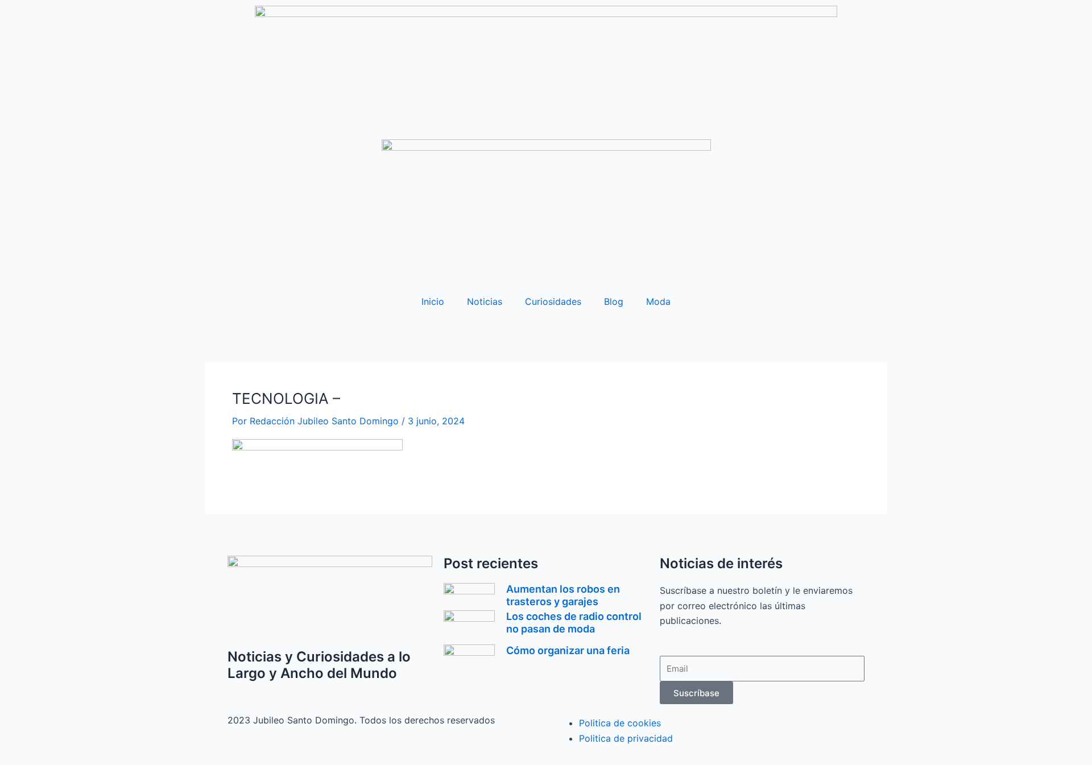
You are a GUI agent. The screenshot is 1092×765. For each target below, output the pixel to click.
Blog (613, 301)
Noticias (484, 301)
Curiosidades (553, 301)
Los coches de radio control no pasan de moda (574, 622)
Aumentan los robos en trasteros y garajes (563, 595)
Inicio (432, 301)
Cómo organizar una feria (568, 650)
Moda (658, 301)
